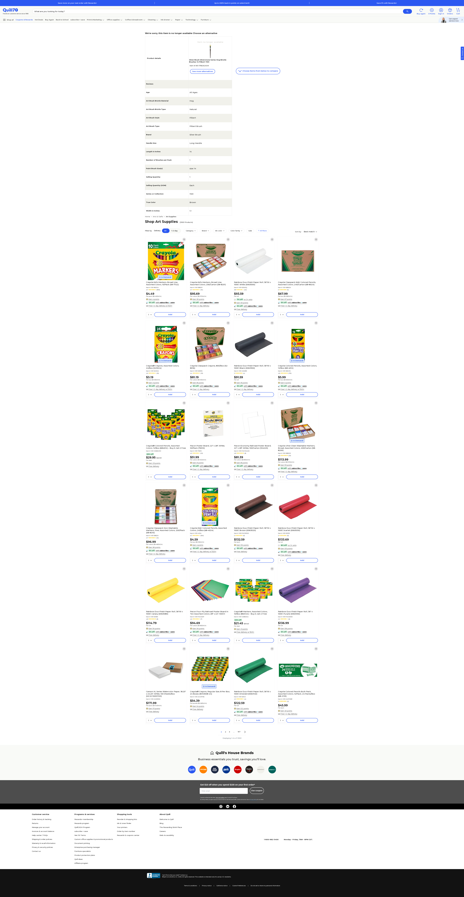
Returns (35, 823)
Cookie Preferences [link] (239, 885)
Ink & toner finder (124, 823)
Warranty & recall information (43, 843)
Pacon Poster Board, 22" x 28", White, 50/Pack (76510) (207, 447)
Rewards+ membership (83, 819)
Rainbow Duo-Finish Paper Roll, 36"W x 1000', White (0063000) (252, 283)
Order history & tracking (41, 819)
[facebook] (234, 806)
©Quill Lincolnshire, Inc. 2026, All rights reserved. (178, 877)
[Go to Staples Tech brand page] (249, 770)
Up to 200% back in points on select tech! (232, 3)
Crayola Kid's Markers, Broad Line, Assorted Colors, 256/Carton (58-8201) (208, 283)
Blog (161, 823)
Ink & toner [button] (165, 20)
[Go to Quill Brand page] (192, 770)
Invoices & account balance (43, 831)
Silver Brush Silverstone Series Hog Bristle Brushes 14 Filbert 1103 (207, 61)
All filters (263, 231)
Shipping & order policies (42, 839)
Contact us (36, 851)
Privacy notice (206, 885)
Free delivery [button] (241, 309)
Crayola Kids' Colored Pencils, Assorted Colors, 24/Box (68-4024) (208, 529)
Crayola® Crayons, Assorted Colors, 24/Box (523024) (162, 367)
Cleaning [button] (152, 20)
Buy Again (49, 20)
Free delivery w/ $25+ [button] (245, 632)
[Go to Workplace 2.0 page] (272, 770)
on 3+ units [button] (248, 299)
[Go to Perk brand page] (226, 770)
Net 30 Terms (80, 835)
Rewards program (81, 823)
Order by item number (126, 831)
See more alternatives (202, 71)
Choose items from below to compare (260, 71)
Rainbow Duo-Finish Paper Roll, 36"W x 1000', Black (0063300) (252, 367)
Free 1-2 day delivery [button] (200, 306)
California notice (221, 885)
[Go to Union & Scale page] (260, 770)
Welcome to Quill (167, 819)
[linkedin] (228, 806)
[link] (184, 239)
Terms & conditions (190, 885)
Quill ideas (78, 859)
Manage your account (41, 827)
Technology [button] (190, 20)
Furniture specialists (82, 851)
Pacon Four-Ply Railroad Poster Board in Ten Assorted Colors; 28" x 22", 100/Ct (209, 612)
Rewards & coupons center (128, 835)
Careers (163, 831)
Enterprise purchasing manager (87, 847)
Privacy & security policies (42, 847)
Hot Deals (39, 20)
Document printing (82, 843)
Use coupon (256, 791)
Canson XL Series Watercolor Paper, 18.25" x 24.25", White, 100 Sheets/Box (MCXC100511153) (166, 693)
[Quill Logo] (10, 10)
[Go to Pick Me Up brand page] (215, 770)
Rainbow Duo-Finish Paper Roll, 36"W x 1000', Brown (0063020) (252, 529)
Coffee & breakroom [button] (134, 20)
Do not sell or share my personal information (265, 885)
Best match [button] (309, 231)
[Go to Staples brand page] (237, 770)
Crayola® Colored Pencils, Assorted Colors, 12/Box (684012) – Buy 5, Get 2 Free (166, 447)
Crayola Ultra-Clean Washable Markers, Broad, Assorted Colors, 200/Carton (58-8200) (297, 448)
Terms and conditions (220, 797)
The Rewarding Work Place (171, 827)
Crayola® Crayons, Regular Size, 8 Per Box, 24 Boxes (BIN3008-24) (210, 692)
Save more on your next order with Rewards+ (77, 3)
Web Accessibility (167, 835)
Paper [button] (177, 20)
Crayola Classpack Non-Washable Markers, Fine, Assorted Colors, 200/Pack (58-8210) (165, 530)
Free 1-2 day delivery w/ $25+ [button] (160, 306)
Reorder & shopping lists (127, 819)
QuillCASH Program (82, 827)
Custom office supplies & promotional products (93, 839)
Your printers (122, 827)
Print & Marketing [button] (94, 20)
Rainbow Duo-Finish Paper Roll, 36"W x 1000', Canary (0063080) (164, 612)
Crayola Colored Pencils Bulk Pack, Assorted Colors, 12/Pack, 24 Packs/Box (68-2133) (296, 693)
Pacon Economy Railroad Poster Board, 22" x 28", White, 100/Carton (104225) (252, 447)
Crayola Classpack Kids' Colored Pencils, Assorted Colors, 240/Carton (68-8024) (297, 283)
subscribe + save (77, 20)
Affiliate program (81, 863)
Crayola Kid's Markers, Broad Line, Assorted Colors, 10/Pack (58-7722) (162, 283)
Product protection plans (84, 855)
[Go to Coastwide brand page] (203, 770)
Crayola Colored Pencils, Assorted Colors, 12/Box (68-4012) (297, 367)
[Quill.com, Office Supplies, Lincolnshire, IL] (153, 876)
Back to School (62, 20)
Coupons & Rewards (24, 20)
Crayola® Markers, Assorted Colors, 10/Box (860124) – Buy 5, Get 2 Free (251, 612)
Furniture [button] (205, 20)
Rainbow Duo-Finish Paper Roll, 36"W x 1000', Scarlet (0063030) (296, 529)
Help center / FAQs (40, 835)
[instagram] (221, 806)
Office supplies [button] (113, 20)
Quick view (165, 273)
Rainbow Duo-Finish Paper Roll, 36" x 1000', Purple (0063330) (295, 612)
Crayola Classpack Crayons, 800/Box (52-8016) (209, 367)
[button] (407, 11)
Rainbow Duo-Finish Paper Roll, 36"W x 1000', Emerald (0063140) (252, 692)
